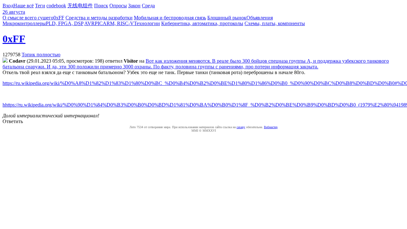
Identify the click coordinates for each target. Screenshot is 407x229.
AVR (89, 23)
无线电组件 (80, 5)
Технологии (147, 23)
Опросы (118, 5)
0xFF (58, 17)
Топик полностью (41, 54)
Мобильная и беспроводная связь (170, 17)
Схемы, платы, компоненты (275, 23)
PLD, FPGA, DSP (64, 23)
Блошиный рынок (226, 17)
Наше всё (23, 5)
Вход (8, 5)
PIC (99, 23)
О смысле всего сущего (28, 17)
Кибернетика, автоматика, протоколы (202, 23)
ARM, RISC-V (118, 23)
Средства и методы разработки (99, 17)
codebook (56, 5)
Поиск (101, 5)
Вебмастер (271, 127)
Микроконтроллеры (24, 23)
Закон (134, 5)
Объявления (259, 17)
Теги (40, 5)
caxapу (241, 127)
